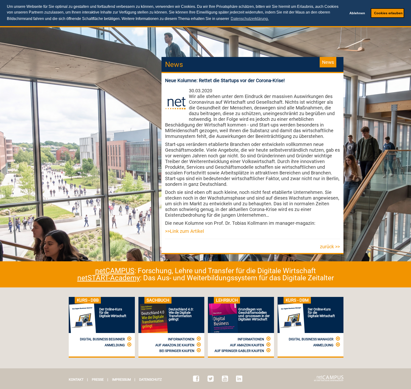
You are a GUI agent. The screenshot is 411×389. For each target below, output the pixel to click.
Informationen (181, 339)
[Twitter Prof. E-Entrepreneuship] (210, 378)
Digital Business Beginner (102, 339)
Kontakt (76, 379)
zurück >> (330, 246)
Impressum (121, 379)
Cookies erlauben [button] (388, 13)
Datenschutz (150, 379)
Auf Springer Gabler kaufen (239, 351)
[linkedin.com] (239, 378)
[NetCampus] (328, 378)
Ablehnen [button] (357, 13)
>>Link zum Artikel (184, 231)
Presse (98, 379)
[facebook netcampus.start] (196, 378)
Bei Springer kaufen (176, 351)
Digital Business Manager (311, 339)
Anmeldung (115, 345)
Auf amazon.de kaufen (174, 345)
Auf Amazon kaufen (247, 345)
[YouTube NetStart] (225, 378)
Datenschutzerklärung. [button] (250, 19)
